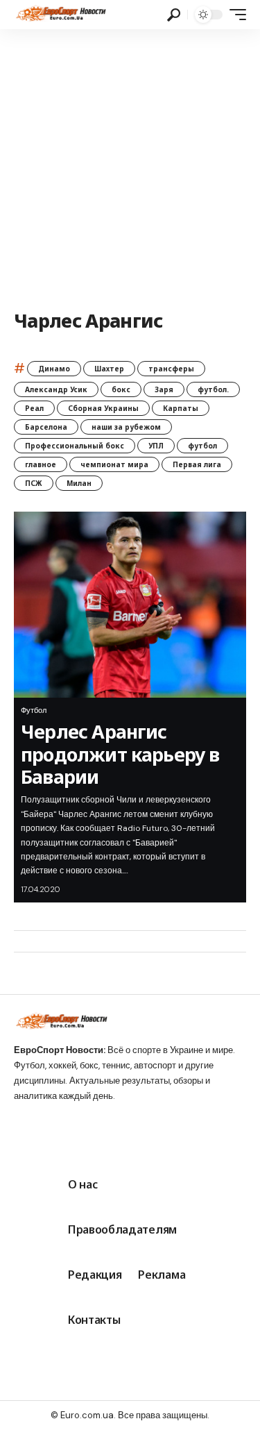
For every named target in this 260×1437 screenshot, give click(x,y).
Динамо (54, 368)
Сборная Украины (103, 408)
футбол (202, 446)
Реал (34, 408)
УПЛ (156, 446)
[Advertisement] (130, 166)
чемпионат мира (114, 464)
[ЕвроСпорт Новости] (60, 14)
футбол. (213, 389)
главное (40, 464)
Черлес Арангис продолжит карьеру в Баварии (120, 753)
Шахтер (109, 368)
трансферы (171, 368)
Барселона (46, 427)
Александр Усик (56, 389)
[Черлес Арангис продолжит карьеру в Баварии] (130, 605)
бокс (121, 389)
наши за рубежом (126, 427)
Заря (164, 389)
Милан (79, 483)
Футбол (33, 710)
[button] (174, 15)
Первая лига (197, 464)
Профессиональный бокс (74, 446)
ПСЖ (33, 483)
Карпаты (180, 408)
